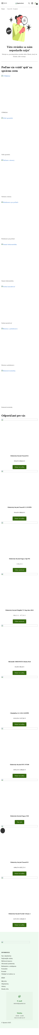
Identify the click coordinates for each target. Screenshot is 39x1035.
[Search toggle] (29, 3)
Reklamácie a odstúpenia (8, 966)
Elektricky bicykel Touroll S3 (19, 862)
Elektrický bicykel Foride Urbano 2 (19, 914)
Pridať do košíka (19, 467)
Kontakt (3, 971)
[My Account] (32, 3)
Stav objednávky (6, 956)
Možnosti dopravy (6, 961)
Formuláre (4, 969)
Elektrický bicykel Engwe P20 (19, 816)
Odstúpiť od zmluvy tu (8, 974)
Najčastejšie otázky (7, 958)
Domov (3, 9)
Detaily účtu (5, 989)
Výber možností (19, 570)
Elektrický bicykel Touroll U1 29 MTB (19, 507)
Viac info (19, 822)
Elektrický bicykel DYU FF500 (19, 764)
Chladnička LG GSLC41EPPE (19, 713)
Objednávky (5, 984)
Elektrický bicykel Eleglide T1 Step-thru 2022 (19, 610)
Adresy (3, 986)
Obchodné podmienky (8, 963)
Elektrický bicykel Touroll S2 (19, 456)
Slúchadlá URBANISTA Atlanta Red (19, 661)
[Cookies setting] (2, 830)
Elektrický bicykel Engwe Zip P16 (19, 559)
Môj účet (4, 981)
